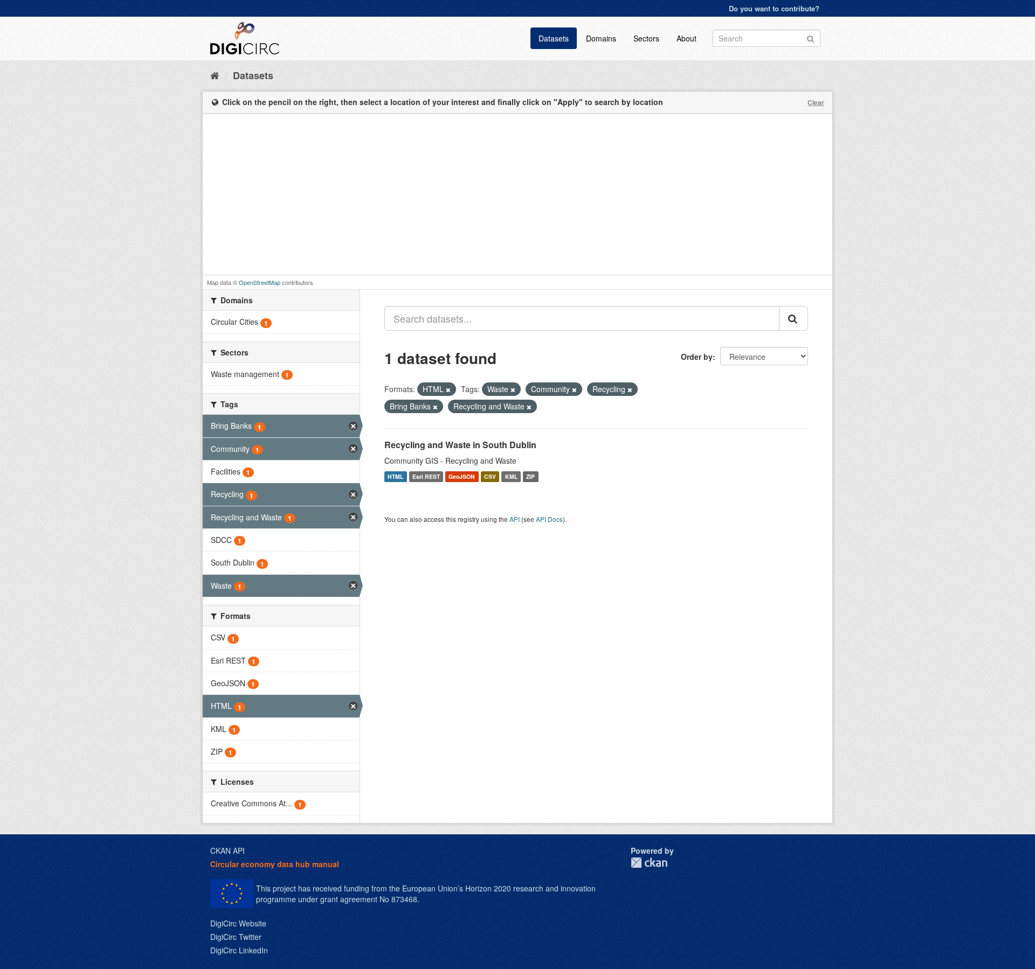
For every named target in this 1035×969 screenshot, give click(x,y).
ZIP (530, 476)
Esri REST (426, 476)
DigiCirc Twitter (235, 936)
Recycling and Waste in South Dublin (460, 444)
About (686, 38)
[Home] (214, 75)
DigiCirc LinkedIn (239, 950)
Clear (816, 102)
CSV (490, 476)
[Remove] (448, 389)
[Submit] (810, 37)
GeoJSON (461, 476)
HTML (395, 476)
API (514, 519)
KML (511, 476)
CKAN (649, 862)
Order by (697, 356)
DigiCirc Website (238, 923)
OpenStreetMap (259, 282)
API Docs (549, 519)
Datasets (554, 38)
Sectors (646, 38)
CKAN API (227, 850)
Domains (601, 38)
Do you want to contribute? (774, 8)
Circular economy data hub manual (274, 864)
